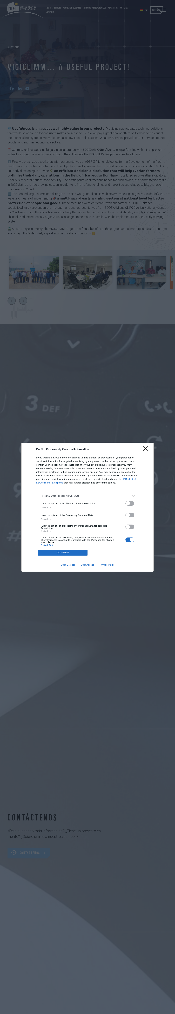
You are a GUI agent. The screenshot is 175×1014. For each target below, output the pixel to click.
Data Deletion (68, 564)
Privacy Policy (106, 564)
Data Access (87, 564)
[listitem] (87, 496)
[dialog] (87, 507)
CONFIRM (63, 552)
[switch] (129, 503)
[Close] (146, 449)
